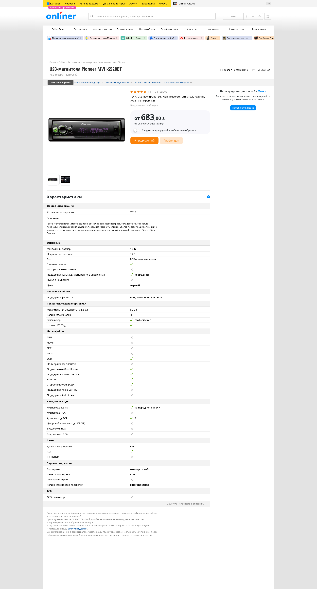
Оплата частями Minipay (102, 38)
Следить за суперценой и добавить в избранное (169, 130)
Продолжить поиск (243, 107)
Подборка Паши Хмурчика (273, 38)
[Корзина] (267, 16)
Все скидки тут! (192, 38)
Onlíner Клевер (187, 3)
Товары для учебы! (164, 38)
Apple (213, 38)
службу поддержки (77, 528)
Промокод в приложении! (65, 38)
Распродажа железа (237, 38)
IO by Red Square (134, 38)
